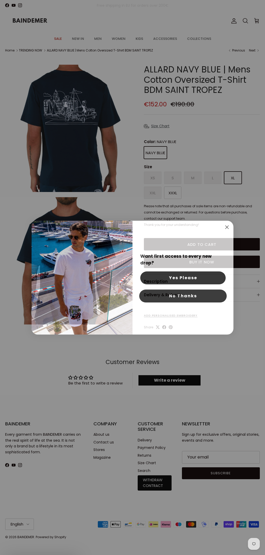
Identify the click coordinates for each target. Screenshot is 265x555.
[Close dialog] (227, 227)
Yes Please (183, 278)
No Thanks (183, 296)
